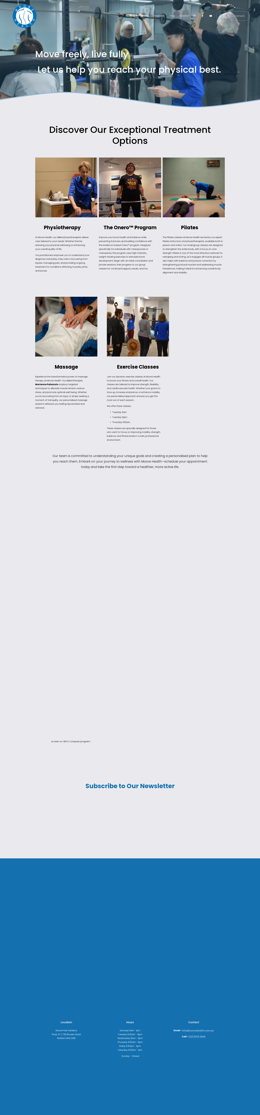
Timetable (159, 15)
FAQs (172, 15)
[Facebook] (202, 15)
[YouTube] (210, 15)
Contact (184, 15)
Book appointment (233, 16)
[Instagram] (194, 15)
